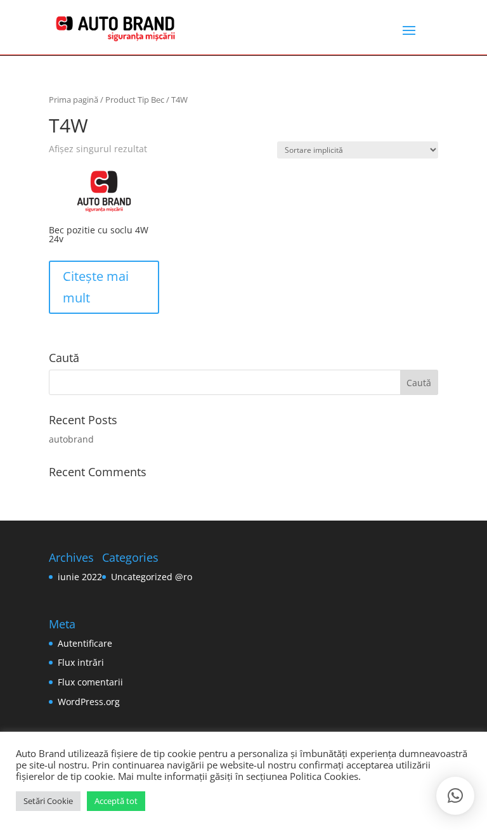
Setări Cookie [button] (48, 801)
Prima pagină (73, 99)
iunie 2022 (80, 577)
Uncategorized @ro (151, 577)
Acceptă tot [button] (116, 801)
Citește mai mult (96, 287)
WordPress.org (89, 702)
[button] (455, 796)
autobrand (71, 439)
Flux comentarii (90, 682)
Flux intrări (81, 662)
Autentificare (85, 643)
